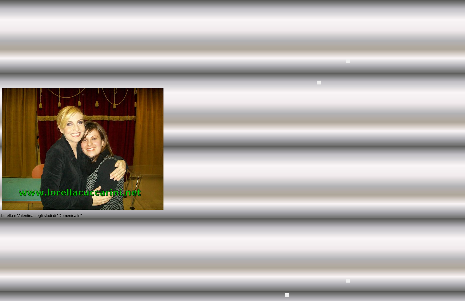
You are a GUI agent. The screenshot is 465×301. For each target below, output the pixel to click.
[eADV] (348, 61)
